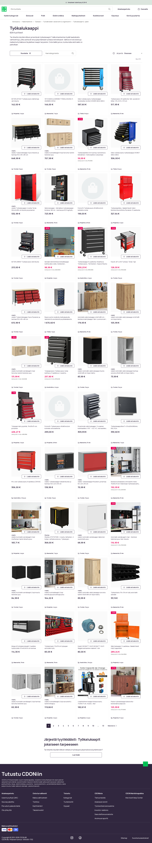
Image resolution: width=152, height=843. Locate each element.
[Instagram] (72, 838)
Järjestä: (119, 53)
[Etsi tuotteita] (109, 9)
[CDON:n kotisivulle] (4, 9)
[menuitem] (11, 15)
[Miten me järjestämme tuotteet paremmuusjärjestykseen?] (114, 53)
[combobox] (61, 9)
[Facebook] (80, 838)
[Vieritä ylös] (145, 764)
